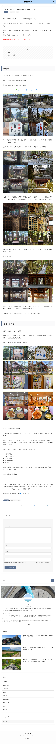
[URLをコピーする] (47, 505)
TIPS (5, 682)
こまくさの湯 (11, 55)
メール (6, 551)
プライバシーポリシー (24, 735)
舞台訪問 (6, 12)
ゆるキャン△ (12, 12)
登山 (5, 696)
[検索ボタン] (54, 2)
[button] (9, 505)
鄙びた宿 (6, 706)
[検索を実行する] (52, 580)
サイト (6, 557)
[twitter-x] (27, 625)
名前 (6, 545)
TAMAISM (28, 2)
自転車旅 (6, 699)
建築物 (6, 689)
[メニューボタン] (2, 2)
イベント (6, 685)
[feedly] (27, 733)
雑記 (5, 709)
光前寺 (9, 52)
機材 (5, 692)
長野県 (17, 12)
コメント (7, 526)
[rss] (29, 733)
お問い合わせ (33, 735)
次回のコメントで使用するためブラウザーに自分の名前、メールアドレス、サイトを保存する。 (28, 562)
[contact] (29, 625)
